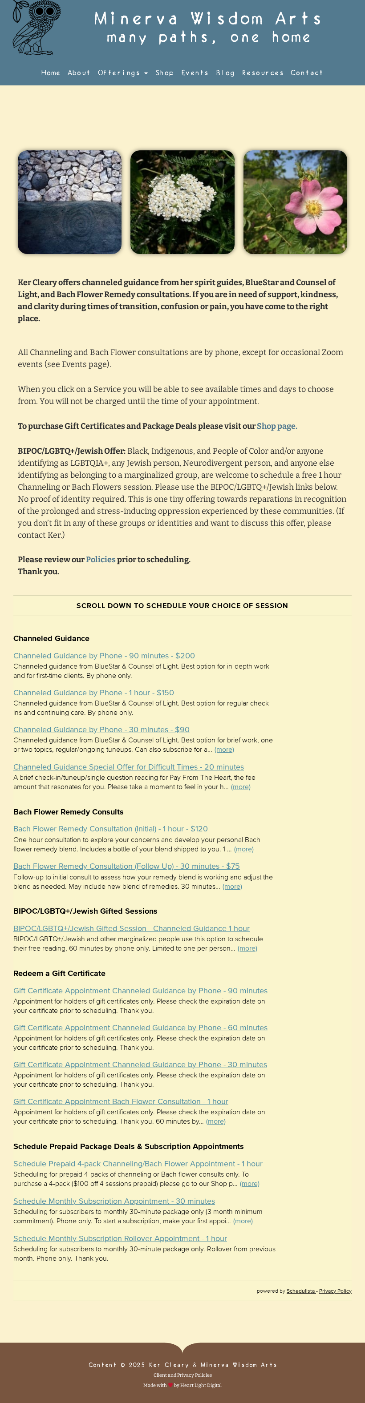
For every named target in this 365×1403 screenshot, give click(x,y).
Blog (225, 73)
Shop (164, 73)
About (79, 73)
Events (195, 73)
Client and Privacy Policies (183, 1375)
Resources (263, 73)
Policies (101, 559)
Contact (307, 73)
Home (50, 73)
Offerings (119, 73)
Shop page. (276, 426)
